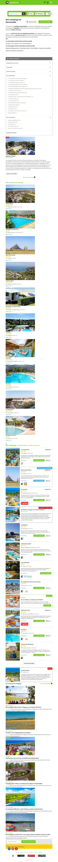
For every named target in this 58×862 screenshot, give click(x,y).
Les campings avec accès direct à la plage (17, 78)
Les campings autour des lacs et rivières (17, 92)
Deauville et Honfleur (45, 48)
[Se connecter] (48, 3)
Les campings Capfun (13, 100)
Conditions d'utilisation (28, 852)
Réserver (48, 460)
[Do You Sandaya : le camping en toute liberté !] (13, 601)
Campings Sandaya (12, 106)
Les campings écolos (13, 98)
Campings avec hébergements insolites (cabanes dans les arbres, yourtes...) (24, 88)
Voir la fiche (23, 460)
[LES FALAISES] (13, 497)
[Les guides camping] (45, 2)
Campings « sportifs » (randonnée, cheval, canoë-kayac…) (20, 96)
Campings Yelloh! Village (14, 104)
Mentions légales (19, 852)
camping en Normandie (20, 26)
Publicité (36, 852)
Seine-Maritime (27, 43)
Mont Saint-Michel (25, 48)
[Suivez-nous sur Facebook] (9, 848)
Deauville (16, 28)
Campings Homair (12, 108)
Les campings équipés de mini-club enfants (17, 84)
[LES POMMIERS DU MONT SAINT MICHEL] (13, 587)
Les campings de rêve (13, 94)
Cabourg (39, 33)
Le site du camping (39, 460)
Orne (20, 43)
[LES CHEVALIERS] (13, 457)
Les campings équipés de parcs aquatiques (17, 86)
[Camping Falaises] (13, 675)
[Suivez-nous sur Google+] (12, 848)
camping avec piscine (28, 33)
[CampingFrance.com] (29, 2)
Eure (12, 43)
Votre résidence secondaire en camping (17, 102)
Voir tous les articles (45, 683)
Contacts (40, 852)
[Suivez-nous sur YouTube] (16, 848)
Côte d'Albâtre (34, 48)
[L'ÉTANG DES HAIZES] (13, 551)
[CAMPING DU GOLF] (13, 617)
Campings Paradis (12, 112)
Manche (17, 43)
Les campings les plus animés (15, 90)
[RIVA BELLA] (13, 635)
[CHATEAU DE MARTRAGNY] (13, 651)
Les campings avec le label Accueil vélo (17, 110)
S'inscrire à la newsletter (28, 841)
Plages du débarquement (12, 48)
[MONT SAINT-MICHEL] (13, 477)
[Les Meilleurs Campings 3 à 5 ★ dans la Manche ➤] (13, 514)
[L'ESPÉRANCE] (13, 532)
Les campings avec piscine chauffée (16, 80)
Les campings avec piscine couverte (16, 82)
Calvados (8, 43)
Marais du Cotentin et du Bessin (14, 50)
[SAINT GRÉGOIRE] (13, 570)
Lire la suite (47, 605)
